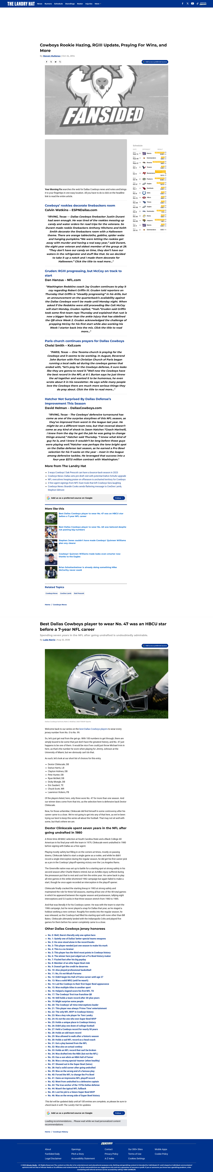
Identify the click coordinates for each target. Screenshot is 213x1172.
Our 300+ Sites (135, 1149)
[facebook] (182, 3)
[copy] (60, 61)
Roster (80, 4)
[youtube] (192, 3)
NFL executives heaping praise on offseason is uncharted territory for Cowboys (87, 479)
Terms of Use (134, 1154)
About (48, 1149)
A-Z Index (109, 1158)
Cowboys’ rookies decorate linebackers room (80, 205)
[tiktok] (197, 3)
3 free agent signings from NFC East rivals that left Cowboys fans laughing (84, 483)
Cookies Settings (136, 1158)
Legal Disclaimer (53, 1158)
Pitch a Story (77, 1154)
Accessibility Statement (83, 1158)
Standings (70, 4)
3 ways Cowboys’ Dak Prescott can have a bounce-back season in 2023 (83, 472)
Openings (76, 1149)
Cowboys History (60, 1132)
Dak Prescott (79, 593)
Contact (109, 1149)
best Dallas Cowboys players (93, 729)
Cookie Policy (161, 1154)
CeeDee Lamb (65, 593)
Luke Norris (49, 640)
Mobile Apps (161, 1149)
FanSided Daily (52, 1154)
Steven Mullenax (52, 56)
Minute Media (31, 1165)
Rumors (48, 4)
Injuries (88, 4)
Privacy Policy (111, 1154)
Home (47, 604)
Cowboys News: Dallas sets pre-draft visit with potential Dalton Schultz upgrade (87, 476)
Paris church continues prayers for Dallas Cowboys (84, 341)
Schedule (58, 4)
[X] (188, 3)
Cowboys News (51, 593)
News (39, 4)
